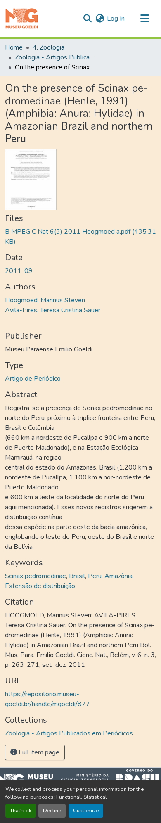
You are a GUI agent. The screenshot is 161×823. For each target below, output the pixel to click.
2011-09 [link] (19, 270)
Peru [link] (95, 576)
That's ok (20, 810)
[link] (80, 237)
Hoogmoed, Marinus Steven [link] (45, 300)
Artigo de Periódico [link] (33, 378)
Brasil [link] (77, 576)
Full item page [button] (38, 752)
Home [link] (14, 47)
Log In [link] (116, 18)
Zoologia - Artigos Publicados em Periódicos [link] (56, 57)
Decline (52, 810)
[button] (21, 18)
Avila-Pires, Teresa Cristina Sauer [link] (52, 310)
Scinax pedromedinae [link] (35, 576)
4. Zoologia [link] (48, 47)
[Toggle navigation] (144, 18)
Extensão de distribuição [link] (40, 586)
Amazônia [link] (118, 576)
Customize (86, 810)
